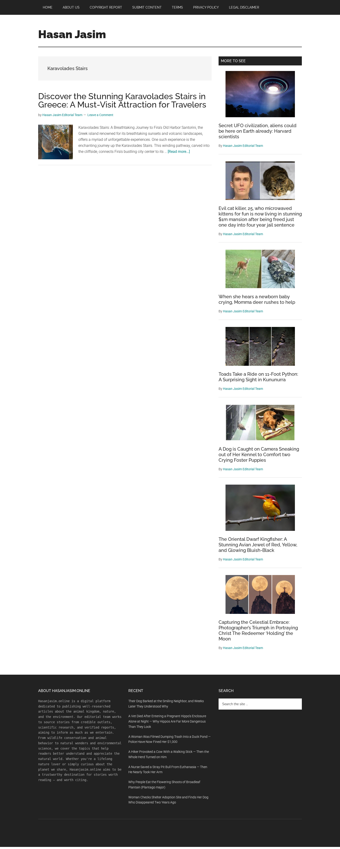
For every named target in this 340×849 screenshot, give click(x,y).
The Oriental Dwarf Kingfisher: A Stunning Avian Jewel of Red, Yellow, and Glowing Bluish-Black (258, 544)
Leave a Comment (100, 115)
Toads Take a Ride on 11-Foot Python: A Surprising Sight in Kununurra (258, 376)
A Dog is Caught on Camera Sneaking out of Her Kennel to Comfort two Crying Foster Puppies (259, 454)
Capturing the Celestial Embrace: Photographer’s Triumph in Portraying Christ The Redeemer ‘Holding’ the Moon (258, 630)
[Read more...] (179, 151)
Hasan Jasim (72, 34)
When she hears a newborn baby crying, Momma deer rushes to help (257, 299)
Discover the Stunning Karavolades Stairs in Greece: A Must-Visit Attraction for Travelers (122, 100)
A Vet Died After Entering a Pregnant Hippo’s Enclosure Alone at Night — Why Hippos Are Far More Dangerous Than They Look (167, 721)
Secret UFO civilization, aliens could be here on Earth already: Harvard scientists (258, 131)
